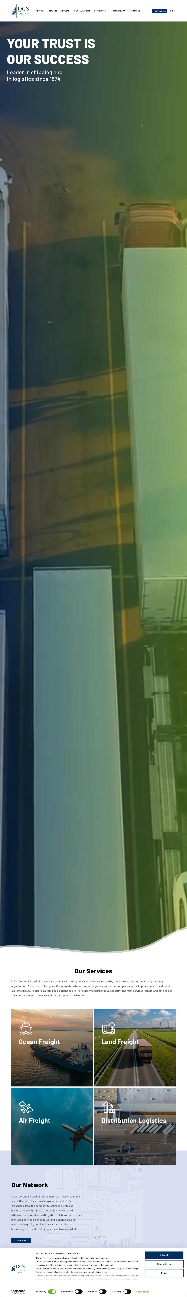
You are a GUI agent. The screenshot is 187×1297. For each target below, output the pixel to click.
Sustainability (118, 11)
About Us (40, 11)
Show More (21, 1240)
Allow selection (164, 1264)
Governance (100, 11)
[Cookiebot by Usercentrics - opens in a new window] (18, 1292)
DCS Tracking (160, 11)
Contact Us (135, 11)
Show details (142, 1291)
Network (65, 11)
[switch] (79, 1291)
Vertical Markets (82, 11)
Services (53, 11)
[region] (140, 1208)
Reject (164, 1273)
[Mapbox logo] (100, 1237)
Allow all (164, 1255)
